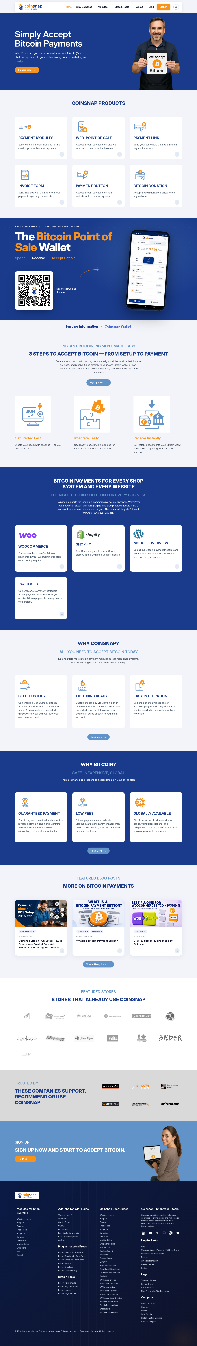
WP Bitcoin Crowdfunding (111, 1298)
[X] (157, 1233)
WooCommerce (24, 1219)
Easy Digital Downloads (68, 1233)
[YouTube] (150, 1233)
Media (144, 1310)
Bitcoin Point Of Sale (109, 1301)
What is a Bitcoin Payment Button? (97, 940)
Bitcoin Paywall (64, 1263)
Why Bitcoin (146, 1314)
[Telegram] (177, 1233)
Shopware (21, 1248)
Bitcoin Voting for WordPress (71, 1260)
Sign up (23, 1158)
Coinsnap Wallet (118, 326)
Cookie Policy (147, 1287)
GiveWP (61, 1226)
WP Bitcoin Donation (109, 1283)
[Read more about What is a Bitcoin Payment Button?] (119, 950)
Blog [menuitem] (151, 6)
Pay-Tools (97, 931)
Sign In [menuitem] (163, 6)
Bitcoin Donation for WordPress (72, 1256)
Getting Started (148, 1264)
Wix (18, 1251)
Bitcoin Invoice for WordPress (71, 1252)
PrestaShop (105, 1226)
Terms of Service (149, 1280)
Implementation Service (151, 1318)
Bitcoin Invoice (64, 1290)
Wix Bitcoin (105, 1247)
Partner (144, 1268)
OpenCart (104, 1233)
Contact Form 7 (65, 1215)
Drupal (20, 1255)
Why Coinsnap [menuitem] (84, 6)
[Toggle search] (176, 7)
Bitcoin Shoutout (65, 1267)
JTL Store (104, 1236)
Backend (145, 1257)
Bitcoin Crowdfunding (67, 1270)
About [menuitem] (139, 6)
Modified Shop (23, 1244)
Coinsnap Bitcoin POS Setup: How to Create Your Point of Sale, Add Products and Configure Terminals (40, 944)
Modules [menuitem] (103, 6)
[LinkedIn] (144, 1233)
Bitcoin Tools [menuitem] (122, 6)
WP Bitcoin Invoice (108, 1280)
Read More (96, 850)
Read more (96, 737)
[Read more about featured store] (26, 1016)
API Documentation (149, 1261)
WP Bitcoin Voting (108, 1287)
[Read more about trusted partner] (110, 1086)
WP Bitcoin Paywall (108, 1291)
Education (83, 931)
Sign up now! (24, 70)
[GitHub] (164, 1233)
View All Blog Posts (96, 964)
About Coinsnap (148, 1303)
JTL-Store (21, 1240)
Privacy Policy (147, 1284)
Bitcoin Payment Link (67, 1294)
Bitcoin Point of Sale (67, 1283)
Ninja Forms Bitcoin (108, 1265)
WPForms (62, 1218)
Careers (144, 1307)
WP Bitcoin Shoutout (109, 1294)
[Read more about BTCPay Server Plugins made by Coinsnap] (177, 950)
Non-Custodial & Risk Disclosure (155, 1291)
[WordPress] (170, 1233)
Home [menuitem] (68, 6)
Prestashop (22, 1230)
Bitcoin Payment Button (68, 1286)
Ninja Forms (63, 1229)
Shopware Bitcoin (107, 1244)
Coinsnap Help (27, 931)
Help (143, 1246)
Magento (21, 1233)
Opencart (21, 1237)
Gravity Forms (64, 1222)
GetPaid (61, 1240)
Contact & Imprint (148, 1321)
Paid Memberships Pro (68, 1236)
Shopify (20, 1222)
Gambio (20, 1226)
